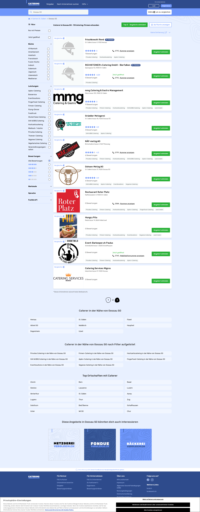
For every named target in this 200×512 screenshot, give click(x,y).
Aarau (129, 394)
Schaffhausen (132, 405)
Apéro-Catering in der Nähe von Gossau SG (95, 359)
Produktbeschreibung (124, 497)
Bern (80, 382)
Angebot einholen (161, 52)
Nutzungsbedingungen (124, 491)
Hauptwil (130, 325)
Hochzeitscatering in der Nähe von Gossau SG (145, 353)
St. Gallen (82, 320)
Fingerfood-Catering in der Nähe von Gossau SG (146, 359)
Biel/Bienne (83, 405)
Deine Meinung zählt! (101, 469)
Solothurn (34, 405)
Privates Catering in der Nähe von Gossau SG (48, 353)
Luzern (130, 388)
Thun (81, 400)
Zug (128, 400)
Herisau (33, 320)
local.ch (149, 488)
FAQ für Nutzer (62, 480)
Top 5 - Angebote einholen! (134, 25)
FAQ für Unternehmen (94, 480)
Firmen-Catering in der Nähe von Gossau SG (96, 353)
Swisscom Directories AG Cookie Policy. (59, 510)
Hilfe (84, 4)
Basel (129, 382)
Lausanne (82, 388)
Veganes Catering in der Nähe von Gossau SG (96, 365)
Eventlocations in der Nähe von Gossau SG (47, 365)
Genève (33, 388)
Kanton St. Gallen (39, 19)
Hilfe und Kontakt (123, 480)
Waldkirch (82, 325)
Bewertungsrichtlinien (64, 489)
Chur (129, 411)
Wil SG (81, 411)
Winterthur (34, 394)
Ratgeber (50, 4)
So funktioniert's (92, 483)
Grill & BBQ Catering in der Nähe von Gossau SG (49, 359)
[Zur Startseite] (36, 4)
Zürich (33, 382)
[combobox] (60, 12)
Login (154, 6)
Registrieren (166, 6)
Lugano (33, 400)
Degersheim (35, 331)
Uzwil (81, 331)
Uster (32, 411)
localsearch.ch (151, 491)
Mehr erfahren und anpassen (153, 499)
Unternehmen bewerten (65, 483)
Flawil (129, 320)
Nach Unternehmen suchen (68, 4)
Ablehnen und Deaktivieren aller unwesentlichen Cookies (153, 504)
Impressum (120, 483)
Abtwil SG (34, 325)
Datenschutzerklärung (124, 494)
